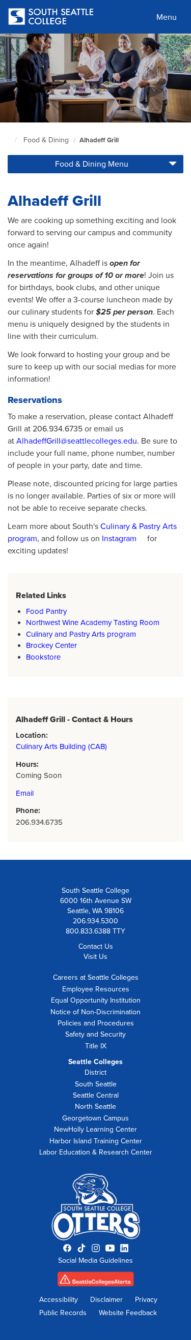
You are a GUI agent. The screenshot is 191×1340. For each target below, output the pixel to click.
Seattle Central (96, 1095)
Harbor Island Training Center (95, 1141)
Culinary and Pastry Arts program (81, 634)
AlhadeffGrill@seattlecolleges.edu (76, 441)
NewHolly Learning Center (95, 1129)
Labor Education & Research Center (95, 1152)
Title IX (95, 1046)
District (95, 1072)
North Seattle (95, 1106)
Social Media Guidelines (95, 1260)
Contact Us (95, 946)
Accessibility (58, 1299)
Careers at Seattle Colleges (96, 977)
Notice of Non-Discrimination (95, 1012)
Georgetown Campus (95, 1118)
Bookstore (43, 657)
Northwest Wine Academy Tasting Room (92, 622)
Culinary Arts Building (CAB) (61, 746)
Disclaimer (106, 1299)
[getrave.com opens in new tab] (95, 1282)
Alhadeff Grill (99, 140)
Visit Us (95, 956)
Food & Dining (46, 140)
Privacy (146, 1299)
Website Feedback (128, 1312)
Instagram (119, 539)
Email (25, 793)
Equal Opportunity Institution (96, 1000)
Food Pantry (46, 611)
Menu (166, 17)
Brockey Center (51, 645)
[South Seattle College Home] (51, 17)
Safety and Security (95, 1034)
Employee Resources (95, 989)
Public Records (63, 1312)
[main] (95, 447)
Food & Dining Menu (91, 164)
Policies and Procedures (96, 1023)
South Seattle (96, 1084)
